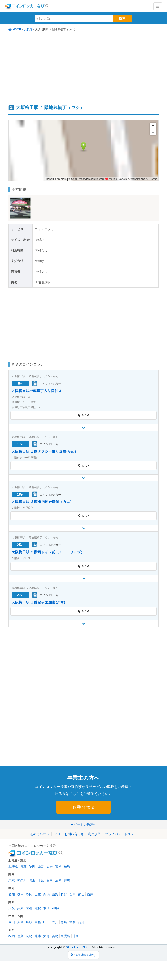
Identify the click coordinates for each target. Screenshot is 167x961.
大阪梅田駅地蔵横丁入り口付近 (37, 391)
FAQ (57, 834)
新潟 (46, 894)
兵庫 (20, 908)
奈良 (46, 908)
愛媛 (72, 922)
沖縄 (76, 936)
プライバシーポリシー (121, 834)
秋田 (32, 866)
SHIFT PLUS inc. (78, 947)
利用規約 (94, 834)
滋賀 (38, 908)
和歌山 (57, 908)
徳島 (64, 922)
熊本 (38, 936)
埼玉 (32, 880)
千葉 (41, 880)
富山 (81, 894)
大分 (46, 936)
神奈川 (22, 880)
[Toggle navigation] (157, 6)
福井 (90, 894)
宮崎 (55, 936)
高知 (81, 922)
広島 (20, 922)
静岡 (29, 894)
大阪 (11, 908)
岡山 (11, 922)
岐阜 (20, 894)
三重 (38, 894)
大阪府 (28, 29)
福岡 (11, 936)
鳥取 (29, 922)
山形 (41, 866)
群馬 (67, 880)
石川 (72, 894)
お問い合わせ (83, 807)
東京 (11, 880)
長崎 (29, 936)
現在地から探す (85, 955)
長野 (64, 894)
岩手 (50, 866)
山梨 (55, 894)
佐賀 (20, 936)
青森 (23, 866)
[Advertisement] (83, 68)
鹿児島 (65, 936)
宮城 (58, 866)
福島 (67, 866)
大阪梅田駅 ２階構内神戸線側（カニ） (42, 501)
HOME (17, 29)
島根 (38, 922)
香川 (55, 922)
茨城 (58, 880)
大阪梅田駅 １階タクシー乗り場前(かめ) (44, 451)
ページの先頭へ (85, 824)
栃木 (50, 880)
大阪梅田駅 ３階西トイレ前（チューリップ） (48, 552)
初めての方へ (39, 834)
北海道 (13, 866)
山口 (46, 922)
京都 (29, 908)
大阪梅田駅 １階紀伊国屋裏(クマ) (38, 602)
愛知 (11, 894)
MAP (85, 415)
